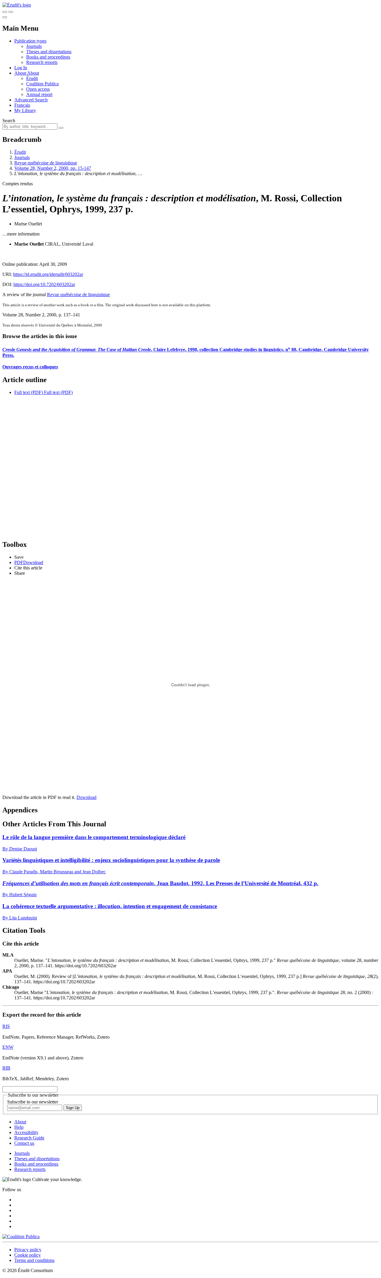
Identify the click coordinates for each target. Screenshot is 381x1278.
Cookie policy (27, 1254)
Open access (38, 89)
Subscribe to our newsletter (32, 1101)
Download (86, 797)
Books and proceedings (48, 56)
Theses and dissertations (48, 51)
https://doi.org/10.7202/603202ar (44, 284)
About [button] (20, 73)
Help (19, 1127)
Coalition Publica (42, 83)
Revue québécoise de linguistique (45, 162)
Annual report (39, 94)
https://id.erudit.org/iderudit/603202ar (48, 274)
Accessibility (26, 1132)
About (33, 73)
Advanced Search (31, 99)
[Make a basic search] (4, 12)
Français (22, 105)
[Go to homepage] (16, 4)
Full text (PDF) (28, 392)
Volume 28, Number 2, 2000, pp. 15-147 (52, 168)
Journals (34, 46)
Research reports (41, 62)
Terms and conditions (34, 1260)
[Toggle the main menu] (4, 17)
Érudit (32, 78)
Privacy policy (27, 1249)
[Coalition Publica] (21, 1236)
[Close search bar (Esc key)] (10, 12)
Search (8, 120)
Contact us (24, 1143)
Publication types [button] (30, 40)
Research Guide (29, 1137)
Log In (20, 67)
